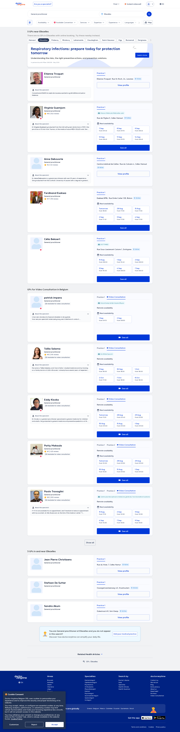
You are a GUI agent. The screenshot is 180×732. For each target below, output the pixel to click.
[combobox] (62, 14)
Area (120, 682)
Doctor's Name (124, 680)
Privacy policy (160, 727)
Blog (152, 685)
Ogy (120, 40)
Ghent (49, 685)
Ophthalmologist (91, 682)
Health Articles (124, 687)
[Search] (149, 14)
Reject (34, 724)
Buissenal (130, 40)
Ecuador (117, 708)
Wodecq (66, 40)
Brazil (132, 708)
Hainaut (32, 40)
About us (153, 689)
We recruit (154, 682)
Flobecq (54, 40)
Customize (14, 724)
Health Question (124, 689)
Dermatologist (90, 680)
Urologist (88, 700)
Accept (55, 724)
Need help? (154, 691)
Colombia (109, 708)
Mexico (102, 708)
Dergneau (142, 40)
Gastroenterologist (91, 696)
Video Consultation (157, 696)
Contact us (154, 680)
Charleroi (50, 687)
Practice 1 (101, 73)
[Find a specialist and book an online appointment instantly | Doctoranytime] (83, 661)
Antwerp (50, 682)
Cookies (151, 727)
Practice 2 (111, 445)
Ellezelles (44, 40)
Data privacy (155, 687)
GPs (88, 661)
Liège (49, 689)
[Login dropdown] (150, 4)
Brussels (50, 680)
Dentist (87, 691)
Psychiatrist (89, 685)
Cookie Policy (16, 719)
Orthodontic (89, 687)
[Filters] (29, 22)
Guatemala (125, 708)
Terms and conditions (138, 727)
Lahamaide (78, 40)
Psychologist (89, 693)
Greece (89, 708)
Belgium (96, 708)
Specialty (122, 685)
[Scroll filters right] (138, 22)
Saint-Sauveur (108, 40)
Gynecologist (89, 698)
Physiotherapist (90, 689)
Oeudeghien (92, 40)
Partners (153, 693)
